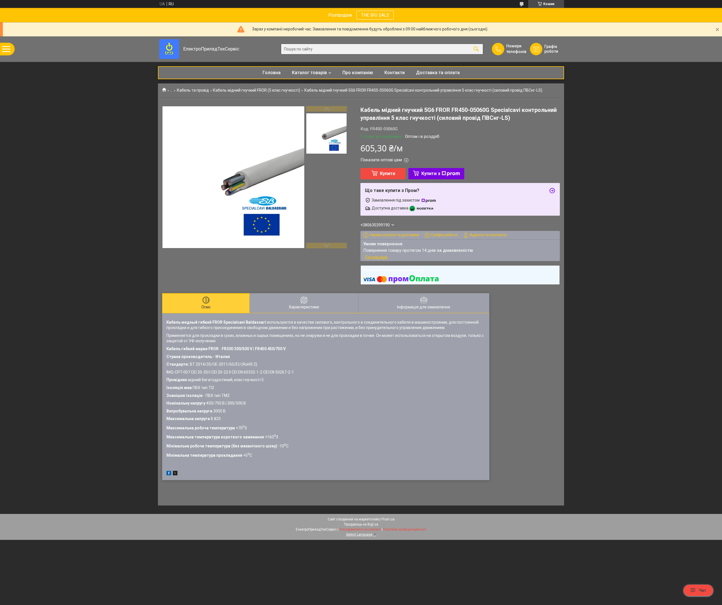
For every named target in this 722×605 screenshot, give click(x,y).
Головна (272, 72)
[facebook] (168, 474)
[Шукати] (476, 49)
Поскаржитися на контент (360, 529)
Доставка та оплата (438, 72)
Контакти (394, 72)
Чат (702, 590)
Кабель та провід (193, 90)
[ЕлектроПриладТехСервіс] (169, 49)
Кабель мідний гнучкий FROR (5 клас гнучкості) (256, 90)
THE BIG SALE (375, 15)
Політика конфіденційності (404, 529)
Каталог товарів (309, 72)
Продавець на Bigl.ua (361, 524)
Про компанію (357, 72)
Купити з (430, 173)
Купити (387, 173)
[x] (175, 474)
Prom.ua (388, 519)
